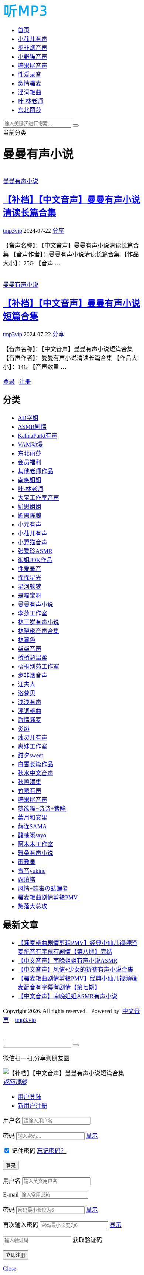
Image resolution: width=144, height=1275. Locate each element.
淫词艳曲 (29, 92)
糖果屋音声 (32, 66)
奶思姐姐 (29, 507)
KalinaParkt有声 (37, 436)
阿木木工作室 (35, 844)
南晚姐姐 (29, 480)
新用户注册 (32, 1106)
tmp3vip (12, 231)
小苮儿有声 (32, 39)
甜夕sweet (30, 755)
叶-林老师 (30, 101)
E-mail (10, 1194)
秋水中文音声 (35, 773)
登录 (9, 382)
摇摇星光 (29, 578)
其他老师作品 (35, 471)
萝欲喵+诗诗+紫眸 (42, 808)
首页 (24, 30)
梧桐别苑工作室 (38, 666)
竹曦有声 (29, 791)
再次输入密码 (20, 1225)
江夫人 (26, 684)
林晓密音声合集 (38, 631)
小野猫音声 (32, 57)
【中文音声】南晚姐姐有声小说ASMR (67, 961)
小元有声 (29, 524)
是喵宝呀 (29, 595)
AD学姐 (28, 418)
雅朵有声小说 (35, 853)
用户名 (12, 1120)
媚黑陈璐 (29, 515)
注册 (25, 382)
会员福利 (29, 462)
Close (9, 1268)
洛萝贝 (26, 693)
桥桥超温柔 (32, 658)
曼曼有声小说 (20, 181)
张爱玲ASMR (35, 551)
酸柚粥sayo (32, 835)
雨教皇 (26, 862)
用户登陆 (29, 1097)
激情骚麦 (29, 83)
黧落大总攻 (32, 906)
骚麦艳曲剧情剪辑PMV (48, 897)
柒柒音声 (29, 649)
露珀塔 (26, 880)
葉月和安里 (32, 817)
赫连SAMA (32, 826)
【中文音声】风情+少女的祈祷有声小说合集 (75, 969)
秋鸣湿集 (29, 782)
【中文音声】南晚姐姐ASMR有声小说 (67, 996)
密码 (9, 1136)
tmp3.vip (25, 1020)
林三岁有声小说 (38, 622)
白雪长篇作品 (35, 764)
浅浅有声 (29, 702)
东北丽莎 (29, 110)
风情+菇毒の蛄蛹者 (43, 888)
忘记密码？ (51, 1151)
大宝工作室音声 (38, 498)
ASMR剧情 (32, 427)
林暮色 (26, 640)
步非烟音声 (32, 48)
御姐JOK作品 (35, 560)
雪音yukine (31, 871)
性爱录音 (29, 74)
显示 (92, 1136)
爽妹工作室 (32, 746)
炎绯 (24, 729)
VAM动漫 (30, 444)
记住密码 (23, 1151)
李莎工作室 (32, 613)
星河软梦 (29, 586)
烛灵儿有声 (32, 737)
